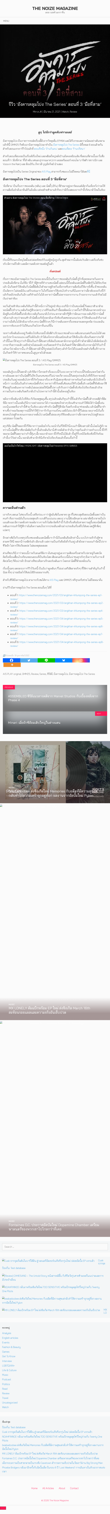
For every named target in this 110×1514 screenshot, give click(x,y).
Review (73, 111)
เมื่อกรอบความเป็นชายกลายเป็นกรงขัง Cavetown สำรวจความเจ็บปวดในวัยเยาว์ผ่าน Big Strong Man (52, 1462)
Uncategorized (9, 1402)
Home (34, 1488)
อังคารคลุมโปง (61, 673)
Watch (65, 111)
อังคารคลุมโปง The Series (66, 144)
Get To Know (8, 1356)
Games (5, 1351)
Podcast (6, 1379)
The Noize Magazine (55, 8)
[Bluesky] (63, 660)
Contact (74, 1488)
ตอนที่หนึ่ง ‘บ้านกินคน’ (45, 148)
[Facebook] (11, 660)
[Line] (46, 660)
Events (5, 1342)
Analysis (6, 1333)
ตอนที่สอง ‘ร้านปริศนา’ (73, 148)
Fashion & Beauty (11, 1347)
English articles (10, 1337)
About (62, 1488)
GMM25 (26, 673)
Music (5, 1374)
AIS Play (46, 171)
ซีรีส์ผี (50, 673)
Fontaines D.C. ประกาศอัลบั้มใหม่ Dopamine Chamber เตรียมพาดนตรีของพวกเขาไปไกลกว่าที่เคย (50, 1458)
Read (4, 1388)
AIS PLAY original (12, 673)
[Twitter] (29, 660)
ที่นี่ (88, 171)
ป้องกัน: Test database (13, 1268)
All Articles (48, 1488)
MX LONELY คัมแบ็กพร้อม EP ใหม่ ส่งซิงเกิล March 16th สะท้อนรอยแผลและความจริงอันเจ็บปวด (50, 1453)
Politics (6, 1384)
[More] (12, 665)
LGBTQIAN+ (8, 1365)
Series (42, 673)
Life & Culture (9, 1370)
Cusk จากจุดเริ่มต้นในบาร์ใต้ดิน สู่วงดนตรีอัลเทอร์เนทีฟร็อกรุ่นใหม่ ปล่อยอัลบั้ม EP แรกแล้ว (47, 1431)
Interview (7, 1360)
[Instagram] (81, 660)
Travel (5, 1397)
